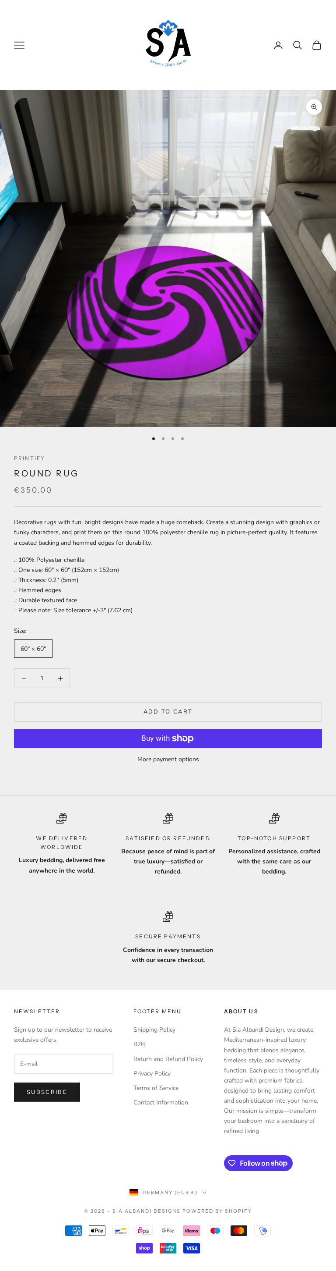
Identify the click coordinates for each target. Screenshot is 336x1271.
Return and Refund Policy (168, 1059)
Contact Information (160, 1102)
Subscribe (47, 1092)
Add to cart (168, 712)
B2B (139, 1044)
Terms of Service (155, 1088)
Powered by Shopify (217, 1211)
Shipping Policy (154, 1030)
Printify (29, 458)
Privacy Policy (152, 1073)
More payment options (168, 759)
